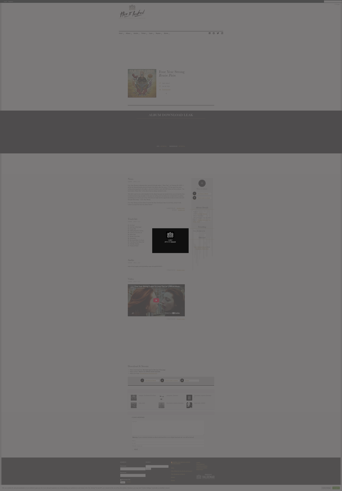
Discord (173, 242)
